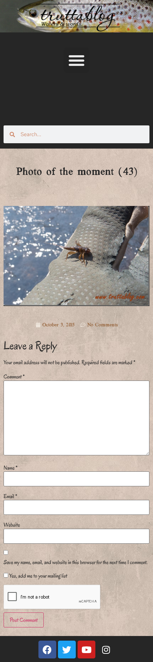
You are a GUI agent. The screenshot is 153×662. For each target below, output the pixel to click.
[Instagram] (106, 649)
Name (10, 468)
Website (12, 525)
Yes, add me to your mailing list (37, 576)
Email (10, 496)
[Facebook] (47, 649)
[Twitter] (67, 649)
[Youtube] (86, 649)
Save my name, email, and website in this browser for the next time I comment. (76, 562)
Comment (14, 376)
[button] (76, 60)
